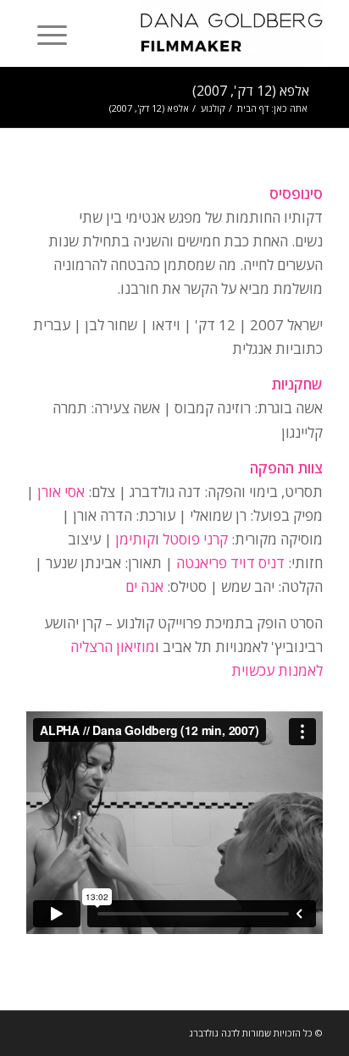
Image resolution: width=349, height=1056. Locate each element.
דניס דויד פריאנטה (230, 562)
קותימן (135, 539)
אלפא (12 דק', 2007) (250, 90)
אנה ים (144, 586)
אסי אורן (61, 491)
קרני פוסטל (195, 539)
